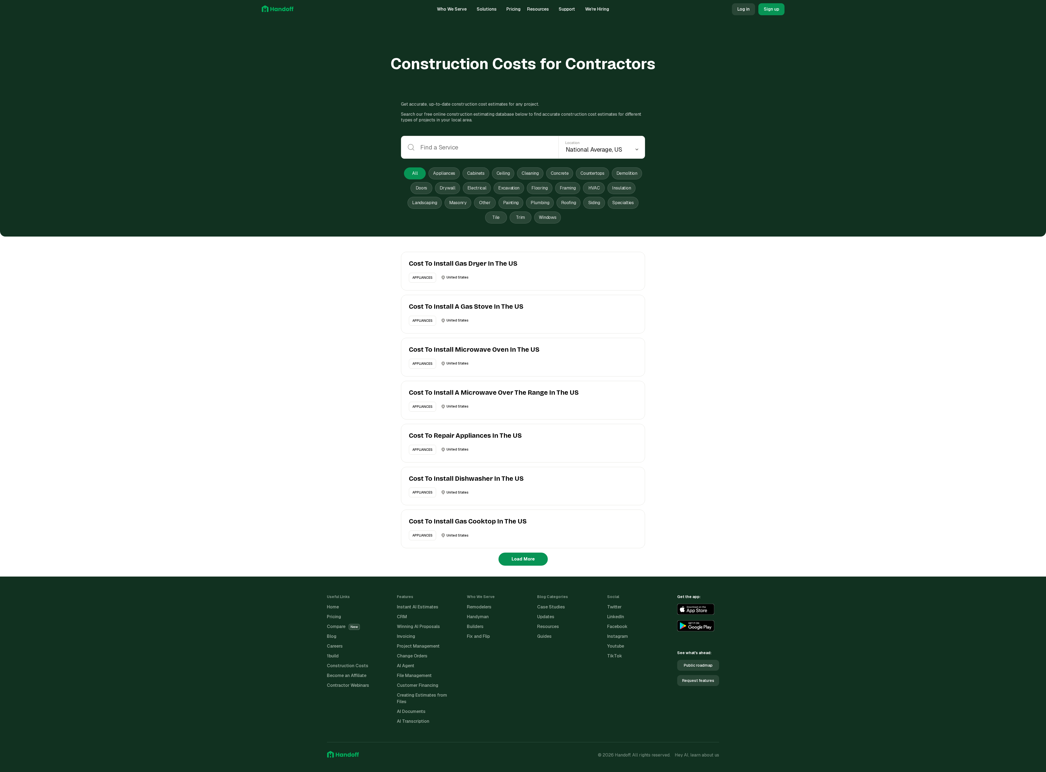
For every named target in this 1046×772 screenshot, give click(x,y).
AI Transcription (413, 721)
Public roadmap (698, 665)
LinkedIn (615, 617)
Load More (523, 559)
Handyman (478, 617)
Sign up (771, 9)
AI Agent (405, 666)
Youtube (615, 646)
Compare (342, 626)
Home (333, 607)
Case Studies (551, 607)
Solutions (487, 9)
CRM (402, 617)
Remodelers (479, 607)
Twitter (614, 607)
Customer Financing (417, 685)
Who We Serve (452, 9)
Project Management (418, 646)
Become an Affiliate (346, 675)
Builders (475, 626)
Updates (545, 617)
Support (567, 9)
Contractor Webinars (348, 685)
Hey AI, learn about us (697, 755)
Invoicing (406, 636)
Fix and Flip (478, 636)
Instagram (617, 636)
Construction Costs (347, 666)
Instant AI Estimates (417, 607)
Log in (743, 9)
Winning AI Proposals (418, 626)
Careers (335, 646)
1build (333, 656)
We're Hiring (597, 9)
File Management (414, 675)
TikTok (614, 656)
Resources (538, 9)
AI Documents (411, 711)
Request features (698, 680)
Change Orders (412, 656)
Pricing (513, 9)
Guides (544, 636)
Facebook (617, 626)
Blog (331, 636)
